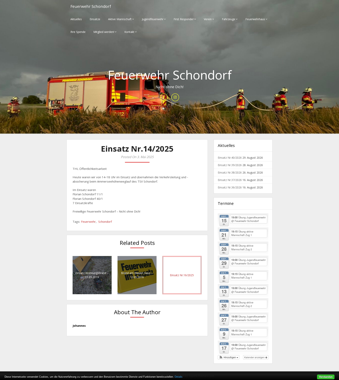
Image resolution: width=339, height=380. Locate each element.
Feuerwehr (88, 221)
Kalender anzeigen (254, 357)
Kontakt (129, 32)
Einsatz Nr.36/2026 (230, 187)
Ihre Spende (78, 32)
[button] (228, 357)
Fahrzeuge (228, 19)
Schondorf (105, 221)
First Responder (184, 19)
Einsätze (95, 19)
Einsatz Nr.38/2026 (230, 172)
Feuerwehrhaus (255, 19)
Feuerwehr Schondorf (90, 6)
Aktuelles (76, 19)
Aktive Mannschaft (120, 19)
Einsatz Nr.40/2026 (230, 157)
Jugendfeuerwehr (152, 19)
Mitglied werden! (103, 32)
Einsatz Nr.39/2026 (230, 165)
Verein (208, 19)
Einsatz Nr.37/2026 (230, 180)
